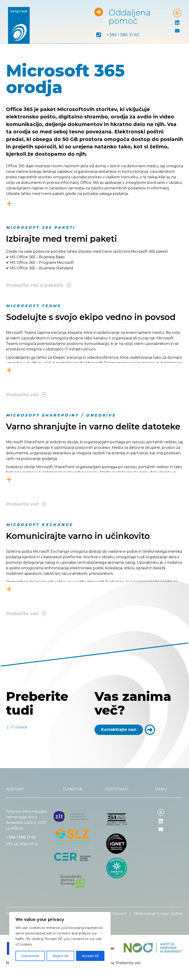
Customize (30, 956)
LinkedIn (167, 821)
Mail (178, 31)
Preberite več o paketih (34, 285)
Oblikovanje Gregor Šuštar (158, 913)
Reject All (60, 956)
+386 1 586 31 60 (122, 34)
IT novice (19, 727)
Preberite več (22, 394)
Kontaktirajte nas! (118, 729)
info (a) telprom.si (22, 844)
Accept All (90, 956)
